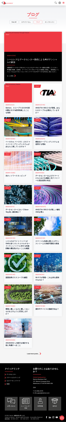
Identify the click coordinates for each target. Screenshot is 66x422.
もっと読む (10, 76)
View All (14, 22)
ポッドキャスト (49, 22)
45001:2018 (36, 419)
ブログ (38, 22)
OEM (8, 384)
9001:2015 (15, 419)
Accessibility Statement (36, 417)
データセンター (11, 374)
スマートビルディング (13, 377)
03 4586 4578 (38, 391)
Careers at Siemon (10, 417)
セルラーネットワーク (13, 381)
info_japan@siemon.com (42, 393)
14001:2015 (26, 419)
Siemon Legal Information (22, 417)
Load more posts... (33, 354)
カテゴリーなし (26, 22)
